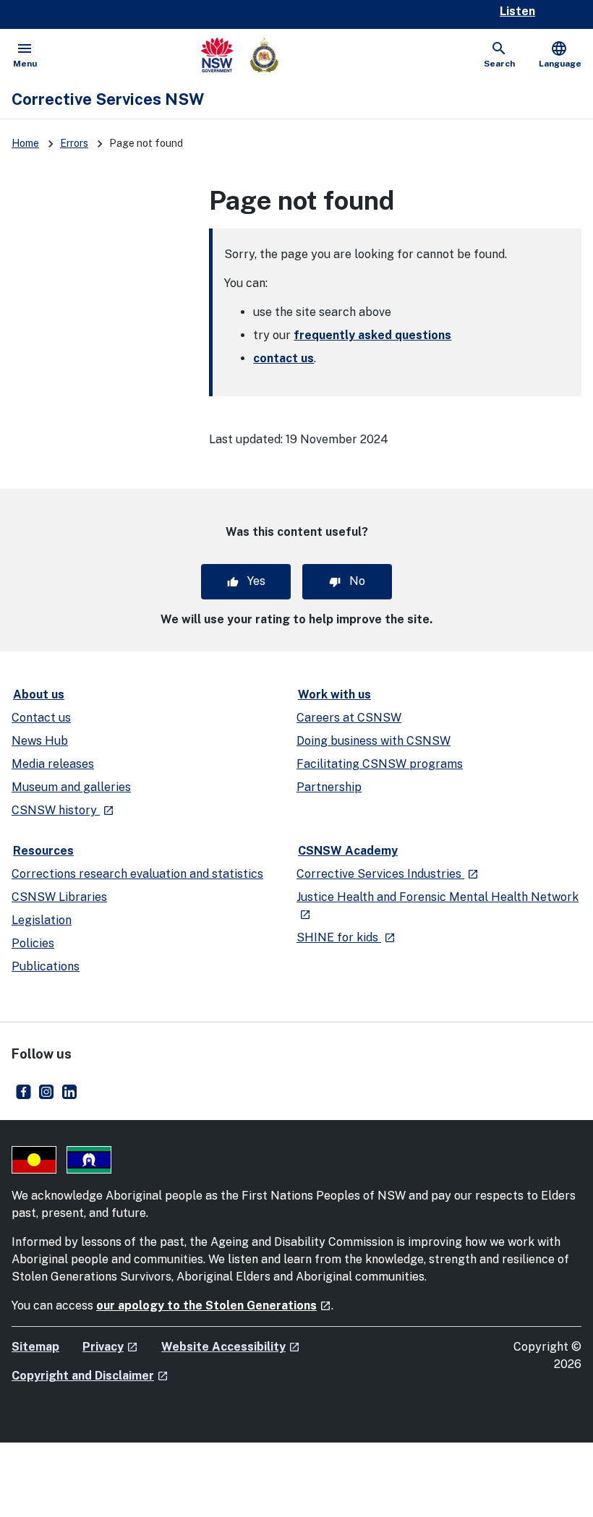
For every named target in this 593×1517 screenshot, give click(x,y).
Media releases (53, 764)
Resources (43, 851)
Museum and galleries (71, 787)
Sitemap (35, 1347)
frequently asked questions (372, 335)
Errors (74, 143)
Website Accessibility (230, 1347)
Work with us (334, 694)
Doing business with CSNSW (373, 741)
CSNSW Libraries (59, 897)
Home (25, 143)
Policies (33, 943)
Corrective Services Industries (387, 874)
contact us (283, 358)
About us (38, 694)
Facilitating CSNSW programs (379, 764)
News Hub (40, 741)
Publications (46, 966)
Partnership (329, 787)
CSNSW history (63, 810)
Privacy (110, 1347)
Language (560, 54)
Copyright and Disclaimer (90, 1376)
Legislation (42, 920)
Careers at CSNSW (348, 718)
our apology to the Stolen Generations (213, 1305)
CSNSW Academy (348, 851)
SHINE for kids (346, 937)
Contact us (41, 718)
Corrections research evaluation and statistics (137, 874)
